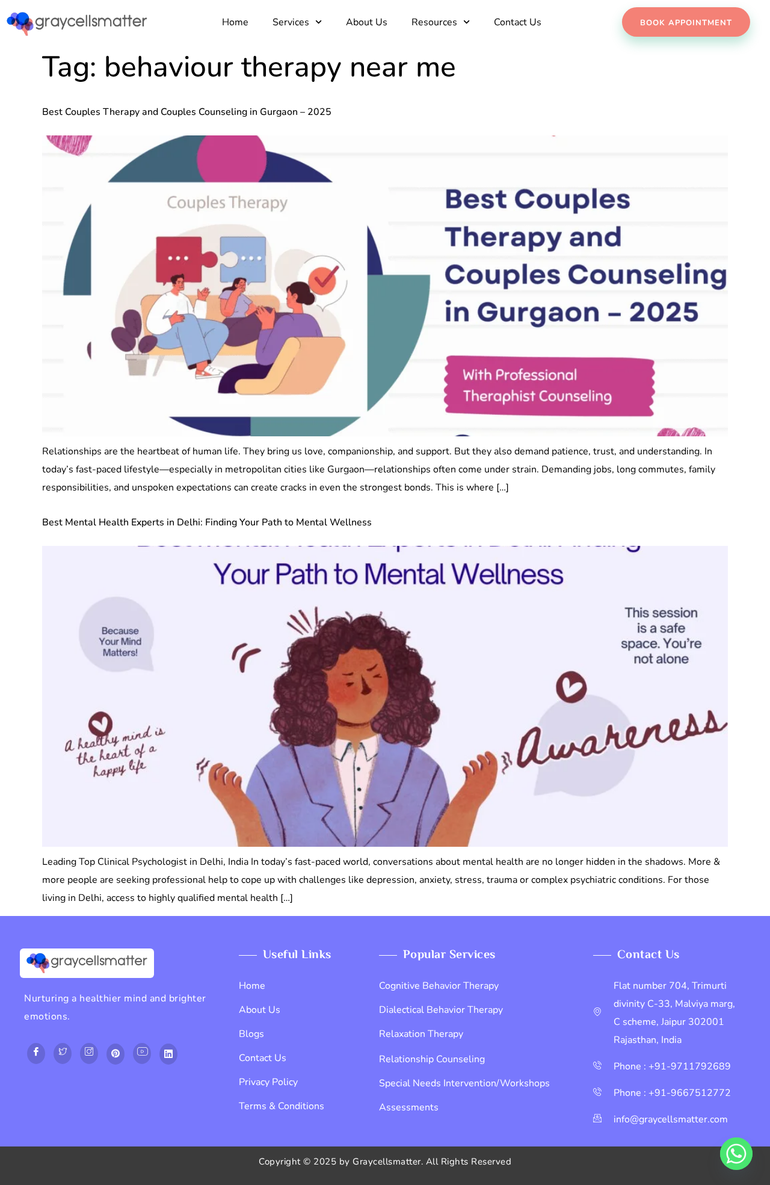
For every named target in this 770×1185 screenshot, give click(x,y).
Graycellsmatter (387, 1162)
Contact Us (517, 22)
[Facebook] (36, 1053)
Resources (434, 22)
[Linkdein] (168, 1054)
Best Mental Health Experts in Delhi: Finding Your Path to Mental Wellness (207, 522)
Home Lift (45, 1106)
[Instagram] (89, 1053)
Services (291, 22)
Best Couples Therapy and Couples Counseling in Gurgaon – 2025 (186, 112)
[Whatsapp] (736, 1153)
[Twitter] (63, 1053)
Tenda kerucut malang (160, 1088)
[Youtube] (142, 1053)
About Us (366, 22)
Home (235, 22)
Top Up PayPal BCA (67, 1088)
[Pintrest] (115, 1054)
